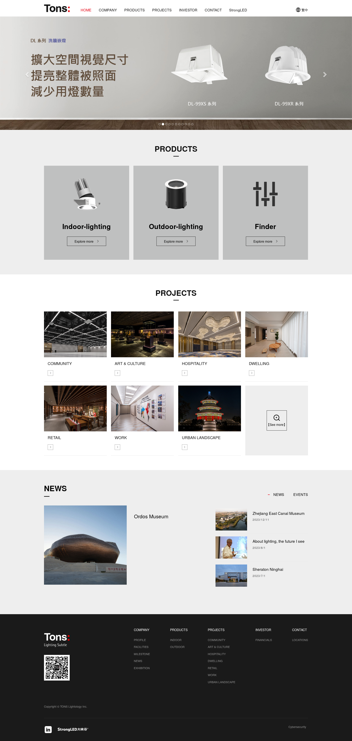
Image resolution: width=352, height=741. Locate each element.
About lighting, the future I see (279, 541)
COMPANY (108, 10)
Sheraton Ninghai (268, 569)
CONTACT (213, 10)
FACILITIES (141, 647)
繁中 (304, 10)
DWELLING (215, 661)
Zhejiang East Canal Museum (279, 513)
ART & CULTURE (219, 647)
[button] (26, 73)
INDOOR (176, 640)
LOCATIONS (300, 640)
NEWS (138, 661)
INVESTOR (188, 10)
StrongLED (238, 10)
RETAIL (212, 668)
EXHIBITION (142, 668)
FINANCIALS (263, 640)
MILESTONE (142, 654)
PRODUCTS (134, 10)
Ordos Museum (151, 516)
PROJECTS (162, 10)
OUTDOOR (177, 647)
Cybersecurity (297, 727)
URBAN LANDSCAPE (221, 682)
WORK (212, 675)
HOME (86, 10)
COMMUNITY (216, 640)
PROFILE (140, 640)
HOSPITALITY (217, 654)
